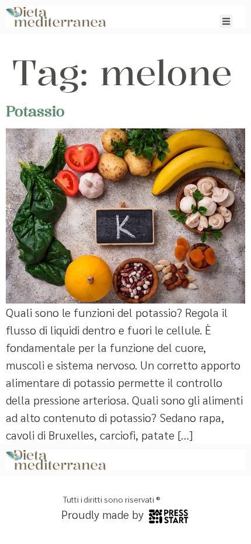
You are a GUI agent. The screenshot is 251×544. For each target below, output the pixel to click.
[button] (226, 21)
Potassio (35, 111)
